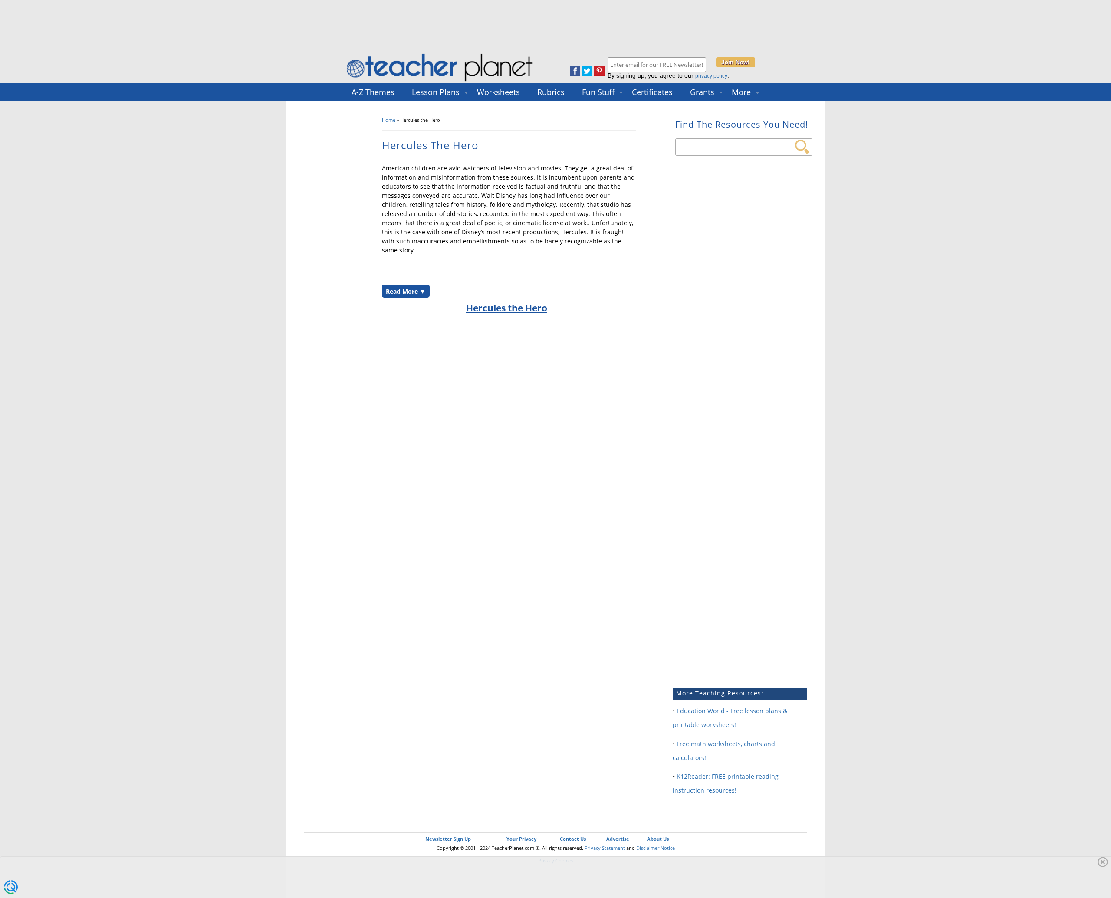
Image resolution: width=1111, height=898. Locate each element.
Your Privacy (521, 839)
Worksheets (498, 92)
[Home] (440, 81)
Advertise (617, 839)
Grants (702, 92)
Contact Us (573, 839)
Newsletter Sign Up (448, 839)
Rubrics (551, 92)
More (741, 92)
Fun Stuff (598, 92)
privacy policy (711, 76)
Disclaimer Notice (655, 848)
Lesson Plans (436, 92)
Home (388, 120)
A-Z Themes (373, 92)
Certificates (652, 92)
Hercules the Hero (506, 308)
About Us (658, 839)
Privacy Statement (605, 848)
